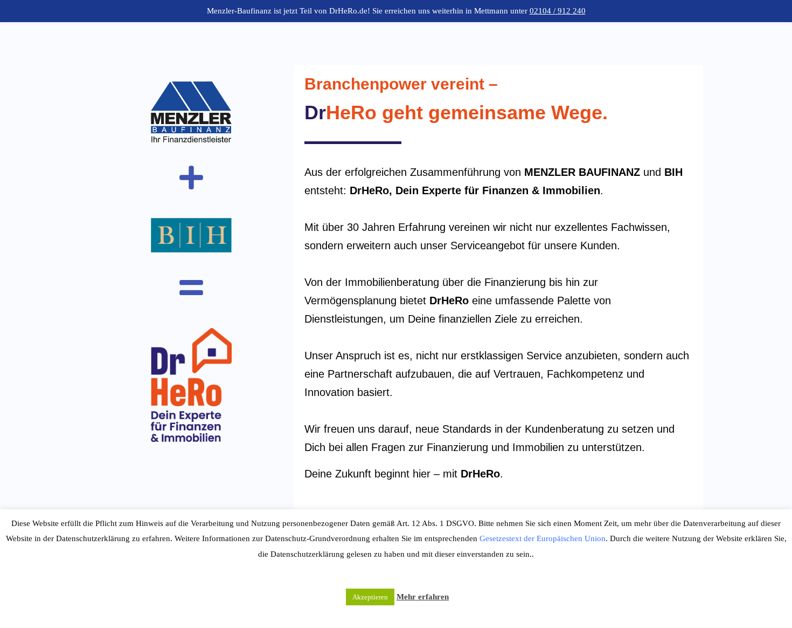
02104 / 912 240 (558, 10)
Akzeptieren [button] (370, 597)
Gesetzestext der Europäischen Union (543, 538)
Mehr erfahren (423, 596)
